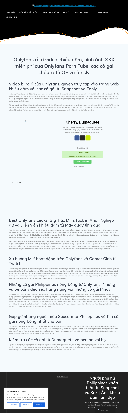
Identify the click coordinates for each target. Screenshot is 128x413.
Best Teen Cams (81, 12)
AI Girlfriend (11, 17)
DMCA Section (62, 377)
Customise (13, 405)
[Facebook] (77, 137)
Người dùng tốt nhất (27, 12)
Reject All (26, 405)
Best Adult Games (100, 12)
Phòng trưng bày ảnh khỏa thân (56, 12)
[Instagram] (82, 137)
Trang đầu (10, 12)
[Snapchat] (88, 137)
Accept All (39, 405)
